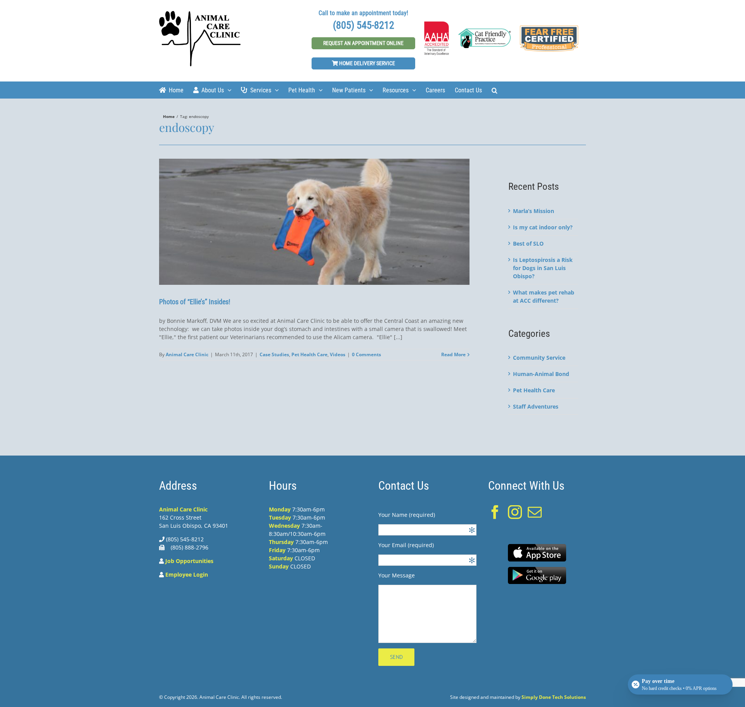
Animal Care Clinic (187, 354)
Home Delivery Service (366, 63)
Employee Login (186, 574)
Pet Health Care (309, 354)
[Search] (494, 89)
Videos (337, 354)
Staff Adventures (535, 406)
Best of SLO (528, 243)
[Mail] (535, 512)
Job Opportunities (189, 561)
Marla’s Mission (533, 211)
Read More (453, 354)
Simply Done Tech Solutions (554, 697)
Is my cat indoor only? (543, 227)
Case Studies (274, 354)
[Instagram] (515, 512)
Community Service (539, 357)
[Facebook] (495, 512)
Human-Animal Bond (541, 374)
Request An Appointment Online (363, 43)
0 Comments (366, 354)
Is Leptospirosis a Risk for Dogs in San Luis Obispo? (543, 268)
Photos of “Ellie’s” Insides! (194, 302)
